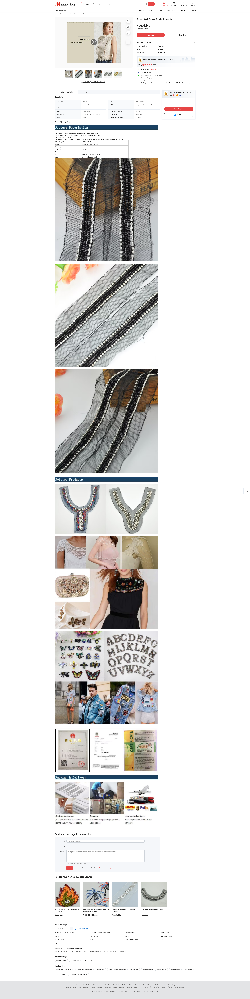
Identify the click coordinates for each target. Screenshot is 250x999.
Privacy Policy (154, 991)
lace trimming (94, 936)
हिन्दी (151, 987)
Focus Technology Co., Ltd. (112, 991)
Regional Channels (148, 985)
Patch (91, 940)
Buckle (162, 940)
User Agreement (136, 991)
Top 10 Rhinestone (61, 974)
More (56, 978)
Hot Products (77, 985)
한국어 (141, 987)
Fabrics (57, 936)
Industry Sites (137, 985)
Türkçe (163, 987)
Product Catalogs (82, 929)
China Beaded (100, 970)
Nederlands (129, 987)
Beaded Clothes (175, 970)
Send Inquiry (150, 35)
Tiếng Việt (169, 987)
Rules (194, 10)
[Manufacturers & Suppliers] (65, 4)
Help (160, 10)
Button (127, 936)
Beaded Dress (134, 970)
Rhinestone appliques (131, 940)
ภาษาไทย (156, 987)
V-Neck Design (74, 960)
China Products (87, 985)
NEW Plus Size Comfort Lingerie (64, 933)
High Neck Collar (61, 960)
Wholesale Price (128, 985)
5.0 (171, 95)
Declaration (145, 991)
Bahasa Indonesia (179, 987)
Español (85, 987)
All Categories (61, 10)
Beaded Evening (161, 970)
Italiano (115, 987)
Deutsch (121, 987)
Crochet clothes (129, 933)
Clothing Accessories (79, 14)
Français (99, 987)
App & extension (171, 10)
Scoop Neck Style (88, 960)
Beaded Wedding (147, 970)
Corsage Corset (165, 933)
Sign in (193, 5)
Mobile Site (167, 985)
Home (56, 14)
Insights (174, 985)
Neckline (89, 14)
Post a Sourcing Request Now (109, 868)
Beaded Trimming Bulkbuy (79, 974)
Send (69, 868)
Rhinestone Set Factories (84, 970)
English (79, 987)
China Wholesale (117, 985)
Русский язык (107, 987)
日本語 (146, 987)
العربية (135, 987)
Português (92, 987)
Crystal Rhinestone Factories (117, 970)
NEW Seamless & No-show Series (100, 933)
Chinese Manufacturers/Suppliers (102, 985)
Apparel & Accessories (66, 14)
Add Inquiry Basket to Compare (94, 82)
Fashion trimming (165, 936)
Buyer (150, 10)
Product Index (158, 985)
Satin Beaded (188, 970)
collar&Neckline (59, 940)
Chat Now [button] (182, 35)
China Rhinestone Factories (64, 970)
